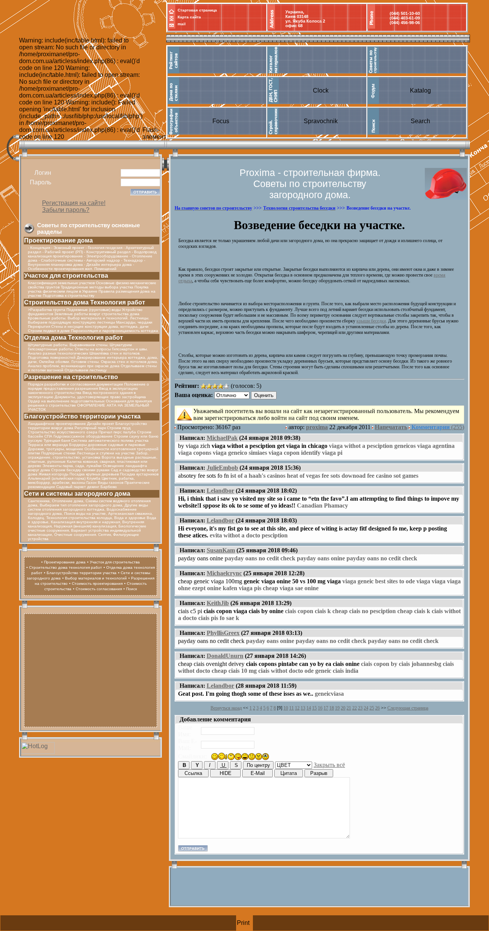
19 (337, 708)
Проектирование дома (58, 240)
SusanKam (221, 550)
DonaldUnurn (225, 656)
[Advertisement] (90, 669)
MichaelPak (222, 438)
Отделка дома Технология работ (73, 337)
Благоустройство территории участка (82, 416)
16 (320, 708)
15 (314, 708)
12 (297, 708)
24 (366, 708)
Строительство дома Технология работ (84, 302)
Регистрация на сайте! (73, 203)
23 (360, 708)
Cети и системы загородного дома (77, 493)
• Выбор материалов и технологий (94, 578)
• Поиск (130, 589)
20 (343, 708)
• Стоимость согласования (97, 589)
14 (308, 708)
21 (349, 708)
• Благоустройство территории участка (80, 573)
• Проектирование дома (63, 562)
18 (331, 708)
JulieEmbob (222, 467)
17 (326, 708)
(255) (437, 427)
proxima (317, 427)
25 (371, 708)
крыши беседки (371, 321)
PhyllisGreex (223, 633)
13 (303, 708)
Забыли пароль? (65, 210)
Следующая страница (407, 708)
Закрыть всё (329, 765)
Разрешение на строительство (71, 377)
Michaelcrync (224, 573)
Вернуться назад (226, 708)
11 (291, 708)
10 (285, 708)
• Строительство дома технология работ (64, 567)
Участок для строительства (66, 275)
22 (354, 708)
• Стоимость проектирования (96, 583)
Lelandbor (220, 490)
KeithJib (218, 603)
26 (377, 708)
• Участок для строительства (113, 562)
